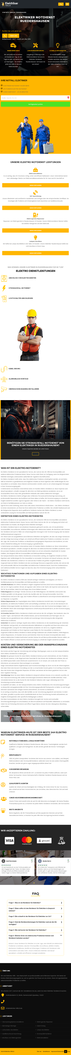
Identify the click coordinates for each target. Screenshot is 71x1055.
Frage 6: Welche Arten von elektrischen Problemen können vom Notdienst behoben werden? (31, 937)
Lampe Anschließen (43, 1030)
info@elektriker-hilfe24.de (14, 1008)
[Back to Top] (65, 1051)
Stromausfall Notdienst (19, 288)
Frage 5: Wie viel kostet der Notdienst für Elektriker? (27, 930)
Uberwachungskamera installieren (24, 389)
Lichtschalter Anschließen (21, 298)
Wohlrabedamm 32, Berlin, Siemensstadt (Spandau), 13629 (24, 995)
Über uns (13, 36)
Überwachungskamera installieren (13, 1022)
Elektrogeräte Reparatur (45, 1022)
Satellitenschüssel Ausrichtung (11, 1034)
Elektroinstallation (42, 1038)
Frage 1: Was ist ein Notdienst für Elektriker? (25, 903)
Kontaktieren (46, 1051)
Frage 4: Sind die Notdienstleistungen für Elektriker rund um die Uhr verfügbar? (33, 923)
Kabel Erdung (14, 369)
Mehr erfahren (35, 185)
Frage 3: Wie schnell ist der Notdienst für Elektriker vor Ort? (30, 916)
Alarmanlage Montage (18, 379)
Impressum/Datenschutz (57, 1051)
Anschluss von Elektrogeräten (22, 278)
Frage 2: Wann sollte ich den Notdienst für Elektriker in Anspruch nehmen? (32, 909)
